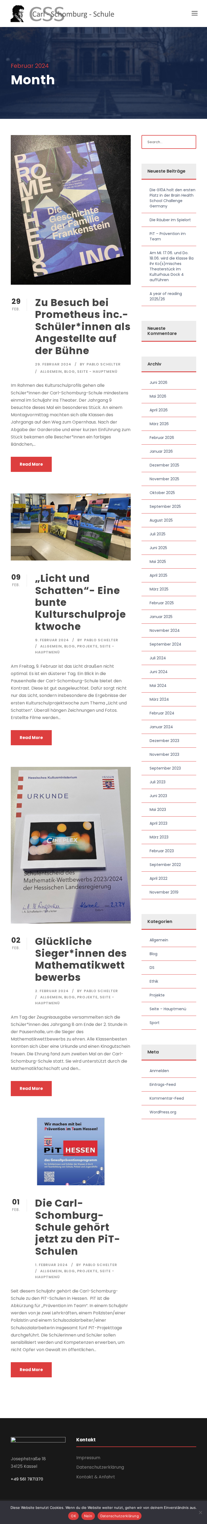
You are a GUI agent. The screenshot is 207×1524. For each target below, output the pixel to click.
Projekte (87, 646)
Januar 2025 (161, 616)
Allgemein (51, 371)
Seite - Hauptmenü (97, 371)
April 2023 (158, 823)
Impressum (88, 1458)
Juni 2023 (158, 795)
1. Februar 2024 (51, 1264)
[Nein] (200, 1512)
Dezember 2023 (164, 740)
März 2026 (159, 424)
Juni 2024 (159, 671)
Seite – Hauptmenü (168, 1009)
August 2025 (161, 520)
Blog (69, 371)
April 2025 (158, 575)
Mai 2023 (158, 809)
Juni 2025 (158, 547)
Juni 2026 (158, 382)
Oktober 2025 (162, 492)
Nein (88, 1516)
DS (152, 967)
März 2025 (159, 589)
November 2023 (164, 754)
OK (73, 1516)
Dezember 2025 (164, 465)
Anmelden (159, 1070)
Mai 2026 (158, 396)
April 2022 (158, 878)
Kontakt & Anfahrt (95, 1477)
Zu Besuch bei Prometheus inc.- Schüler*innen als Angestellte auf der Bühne (83, 327)
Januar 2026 (161, 451)
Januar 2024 (161, 727)
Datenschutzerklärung (100, 1467)
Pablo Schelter (104, 364)
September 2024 (165, 644)
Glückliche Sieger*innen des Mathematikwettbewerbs (81, 959)
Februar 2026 (162, 437)
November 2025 (164, 479)
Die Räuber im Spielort (170, 220)
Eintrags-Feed (163, 1084)
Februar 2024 (162, 713)
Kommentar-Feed (167, 1098)
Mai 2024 (158, 685)
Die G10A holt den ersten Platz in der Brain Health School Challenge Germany (172, 198)
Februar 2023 (162, 851)
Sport (155, 1022)
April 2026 (159, 410)
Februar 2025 (162, 603)
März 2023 (159, 837)
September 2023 (165, 768)
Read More (31, 464)
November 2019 (164, 892)
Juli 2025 (157, 534)
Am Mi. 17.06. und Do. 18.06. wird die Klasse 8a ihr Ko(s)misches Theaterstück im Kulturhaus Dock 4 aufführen (172, 266)
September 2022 (165, 864)
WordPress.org (163, 1112)
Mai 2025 (158, 561)
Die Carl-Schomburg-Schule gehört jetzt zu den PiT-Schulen (77, 1227)
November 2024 (165, 630)
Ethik (154, 981)
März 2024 (159, 699)
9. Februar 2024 (52, 640)
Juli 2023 (157, 782)
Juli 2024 (158, 658)
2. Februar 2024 (52, 990)
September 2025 (165, 506)
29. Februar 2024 (53, 364)
